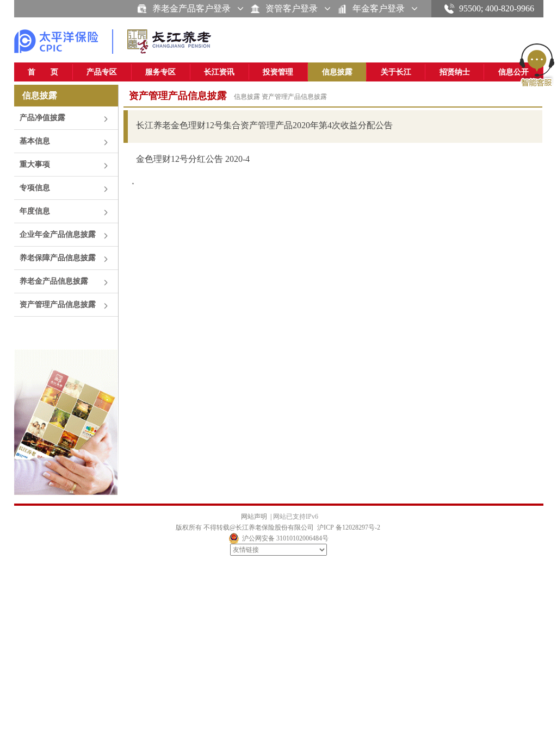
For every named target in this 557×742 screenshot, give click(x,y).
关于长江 (396, 72)
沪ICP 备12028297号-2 (348, 527)
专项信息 (35, 188)
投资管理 (278, 72)
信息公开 (513, 72)
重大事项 (35, 164)
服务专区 (160, 72)
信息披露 (337, 72)
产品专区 (101, 72)
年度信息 (35, 211)
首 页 (43, 72)
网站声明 (254, 516)
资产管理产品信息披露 (58, 304)
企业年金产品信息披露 (58, 234)
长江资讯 (219, 72)
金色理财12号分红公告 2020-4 (193, 159)
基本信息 (35, 141)
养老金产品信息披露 (54, 281)
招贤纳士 (455, 72)
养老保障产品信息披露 (58, 258)
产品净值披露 (42, 118)
